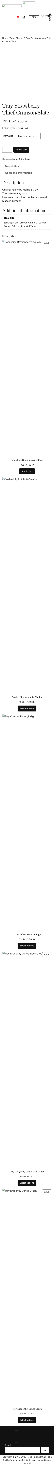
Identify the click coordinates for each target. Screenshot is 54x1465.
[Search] (45, 1450)
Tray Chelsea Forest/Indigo (27, 934)
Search (8, 1445)
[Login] (24, 17)
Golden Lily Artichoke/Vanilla (27, 697)
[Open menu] (4, 24)
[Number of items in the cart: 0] (18, 17)
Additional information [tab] (18, 172)
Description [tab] (12, 166)
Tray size (7, 135)
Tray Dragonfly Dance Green (27, 1408)
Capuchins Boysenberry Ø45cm (27, 460)
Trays (12, 38)
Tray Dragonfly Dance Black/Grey (27, 1171)
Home (5, 38)
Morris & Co (23, 38)
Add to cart (21, 149)
